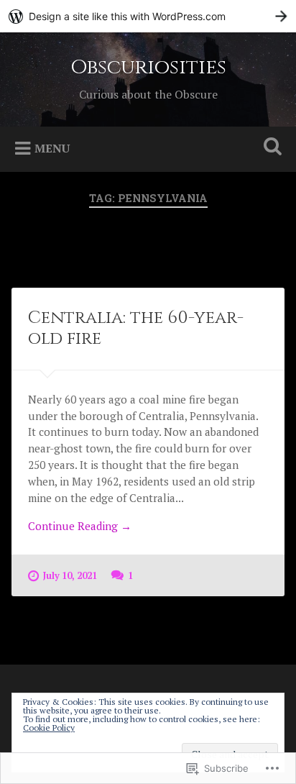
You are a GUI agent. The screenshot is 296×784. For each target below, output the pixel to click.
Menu (52, 147)
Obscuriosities (148, 67)
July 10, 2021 (70, 576)
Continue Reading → (79, 526)
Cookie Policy (49, 727)
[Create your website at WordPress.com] (148, 16)
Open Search (269, 148)
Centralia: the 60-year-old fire (136, 328)
